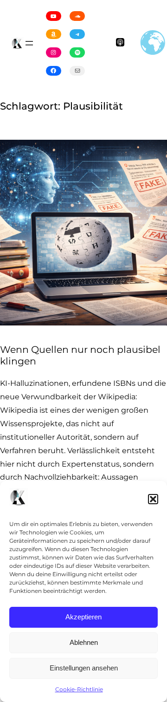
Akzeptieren (83, 617)
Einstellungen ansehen (84, 668)
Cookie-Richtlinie (79, 689)
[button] (153, 499)
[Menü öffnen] (29, 43)
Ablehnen (84, 642)
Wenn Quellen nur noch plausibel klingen (80, 355)
